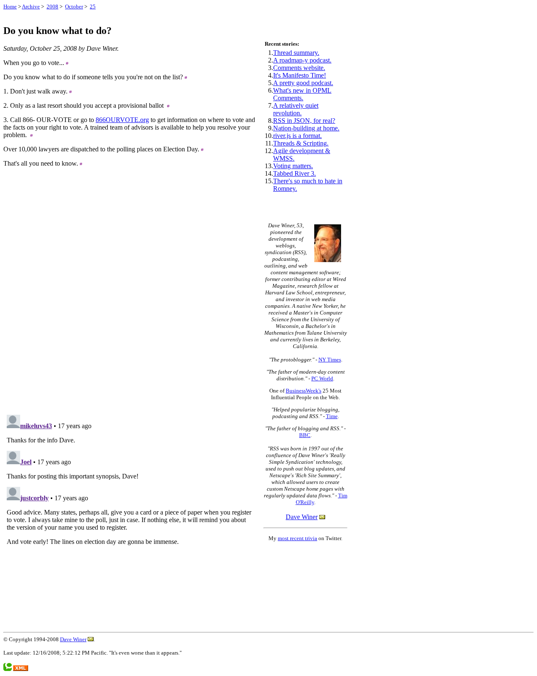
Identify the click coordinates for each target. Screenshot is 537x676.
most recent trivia (297, 538)
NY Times (329, 359)
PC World (322, 378)
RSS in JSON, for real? (304, 120)
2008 (52, 6)
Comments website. (299, 67)
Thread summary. (296, 52)
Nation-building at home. (306, 128)
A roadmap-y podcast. (302, 60)
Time (332, 416)
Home (10, 6)
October (74, 6)
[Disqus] (129, 301)
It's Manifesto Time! (299, 75)
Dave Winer (302, 516)
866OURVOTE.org (122, 119)
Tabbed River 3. (294, 173)
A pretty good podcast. (303, 82)
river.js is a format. (297, 135)
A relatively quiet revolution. (295, 109)
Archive (31, 6)
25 (93, 6)
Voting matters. (293, 165)
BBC (304, 435)
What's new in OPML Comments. (302, 94)
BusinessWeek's (303, 390)
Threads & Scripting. (300, 143)
